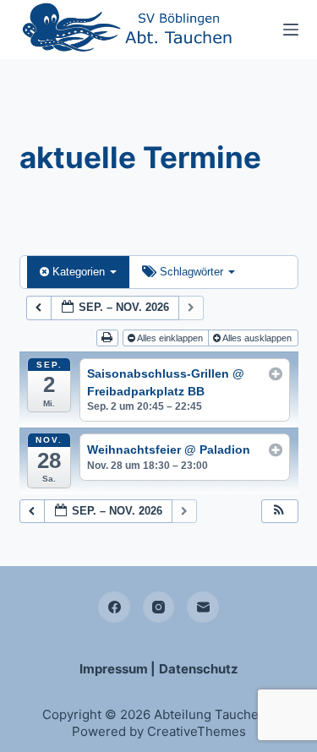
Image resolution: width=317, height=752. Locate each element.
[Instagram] (159, 607)
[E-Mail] (203, 607)
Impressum (113, 669)
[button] (279, 511)
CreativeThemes (196, 731)
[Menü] (290, 29)
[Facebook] (114, 607)
